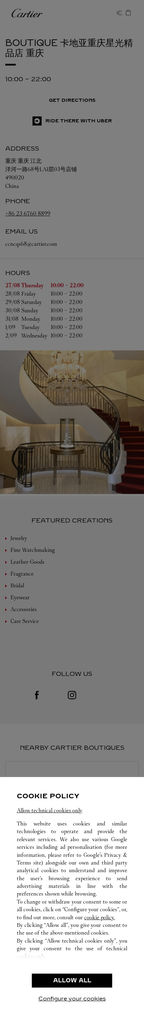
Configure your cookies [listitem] (72, 998)
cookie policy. (99, 917)
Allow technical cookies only (49, 810)
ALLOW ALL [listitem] (72, 980)
